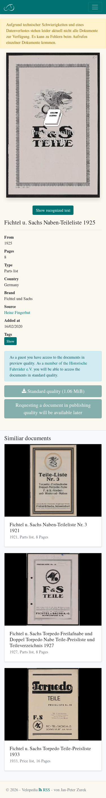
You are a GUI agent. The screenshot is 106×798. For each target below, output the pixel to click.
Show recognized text (53, 210)
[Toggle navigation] (95, 7)
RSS (46, 789)
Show (10, 341)
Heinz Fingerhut (17, 312)
